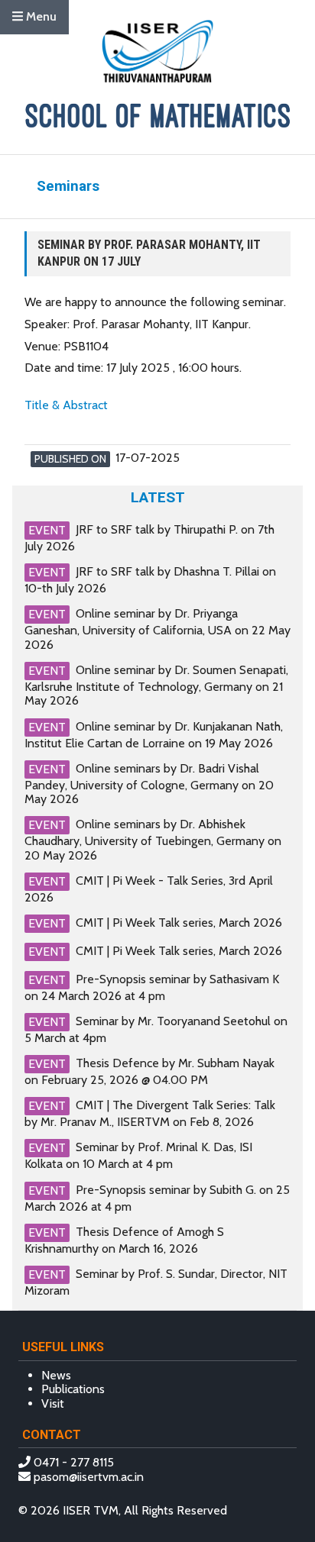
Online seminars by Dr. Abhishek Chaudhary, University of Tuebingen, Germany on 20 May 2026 (152, 839)
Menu (40, 16)
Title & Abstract (66, 405)
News (56, 1375)
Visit (52, 1403)
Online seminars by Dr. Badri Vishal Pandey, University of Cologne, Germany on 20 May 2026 (149, 783)
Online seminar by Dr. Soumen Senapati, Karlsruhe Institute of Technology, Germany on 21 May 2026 (156, 685)
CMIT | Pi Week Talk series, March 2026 (179, 922)
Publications (73, 1389)
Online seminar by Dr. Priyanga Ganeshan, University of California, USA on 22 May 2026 (157, 628)
